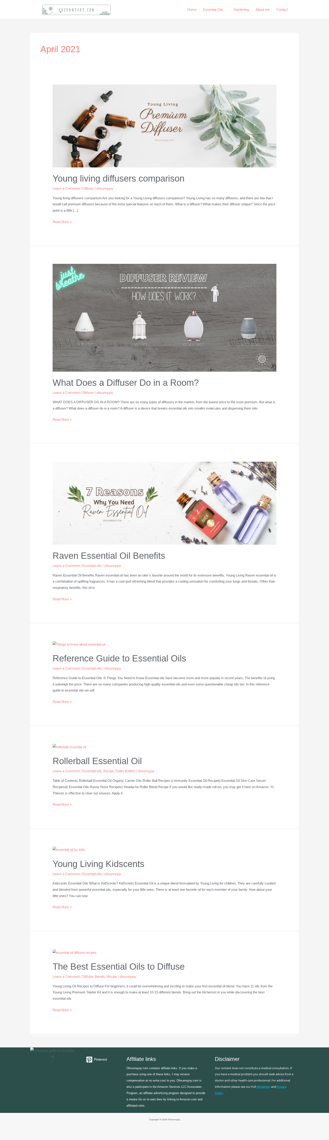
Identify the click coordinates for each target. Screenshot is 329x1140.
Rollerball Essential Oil (97, 761)
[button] (297, 9)
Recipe (108, 771)
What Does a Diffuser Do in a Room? (126, 383)
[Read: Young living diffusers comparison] (164, 126)
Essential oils (92, 566)
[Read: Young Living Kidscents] (69, 849)
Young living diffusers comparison (118, 178)
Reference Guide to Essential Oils (119, 658)
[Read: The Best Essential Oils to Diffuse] (74, 952)
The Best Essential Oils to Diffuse (119, 966)
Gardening (241, 9)
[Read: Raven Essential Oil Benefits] (164, 503)
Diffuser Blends (93, 976)
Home (191, 9)
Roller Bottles (125, 771)
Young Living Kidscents (98, 864)
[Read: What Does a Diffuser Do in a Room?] (164, 317)
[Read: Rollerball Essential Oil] (69, 747)
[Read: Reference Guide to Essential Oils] (79, 644)
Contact (282, 9)
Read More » (62, 221)
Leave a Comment (66, 188)
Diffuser (88, 188)
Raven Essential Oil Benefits (109, 556)
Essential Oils (213, 9)
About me (263, 9)
